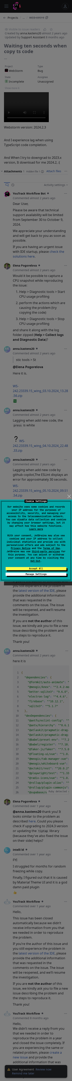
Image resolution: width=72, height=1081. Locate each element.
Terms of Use (51, 548)
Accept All (36, 568)
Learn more (36, 529)
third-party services (46, 551)
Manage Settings (36, 574)
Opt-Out (35, 561)
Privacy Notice (20, 548)
